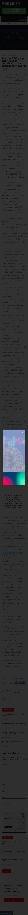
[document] (14, 457)
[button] (23, 433)
